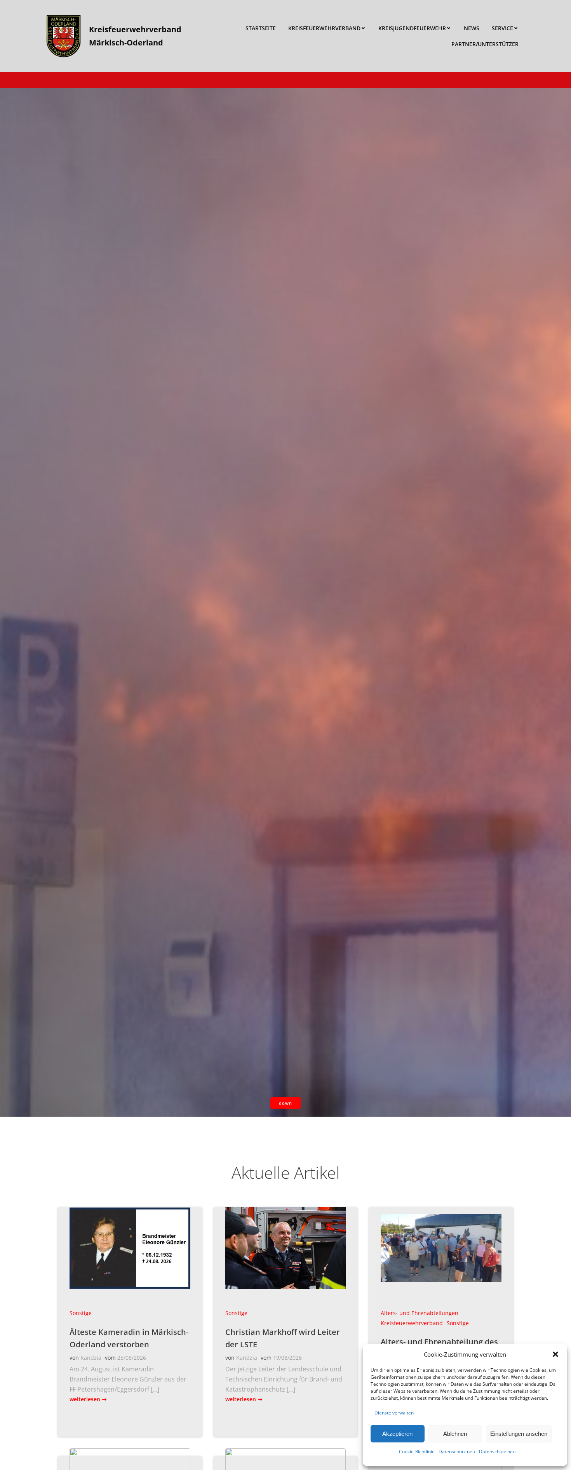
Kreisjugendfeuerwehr (412, 28)
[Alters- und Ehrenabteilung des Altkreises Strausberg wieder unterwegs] (441, 1247)
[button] (555, 1354)
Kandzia (90, 1357)
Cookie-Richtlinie (417, 1451)
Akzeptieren (397, 1433)
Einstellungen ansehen (518, 1433)
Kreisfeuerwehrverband (324, 28)
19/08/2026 (287, 1357)
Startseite (260, 28)
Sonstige (81, 1313)
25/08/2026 (131, 1357)
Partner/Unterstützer (485, 44)
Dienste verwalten (394, 1412)
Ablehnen (455, 1433)
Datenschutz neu (457, 1451)
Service (502, 28)
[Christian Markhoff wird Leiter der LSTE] (285, 1247)
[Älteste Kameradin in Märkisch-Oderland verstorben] (130, 1247)
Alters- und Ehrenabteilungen (419, 1313)
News (471, 28)
